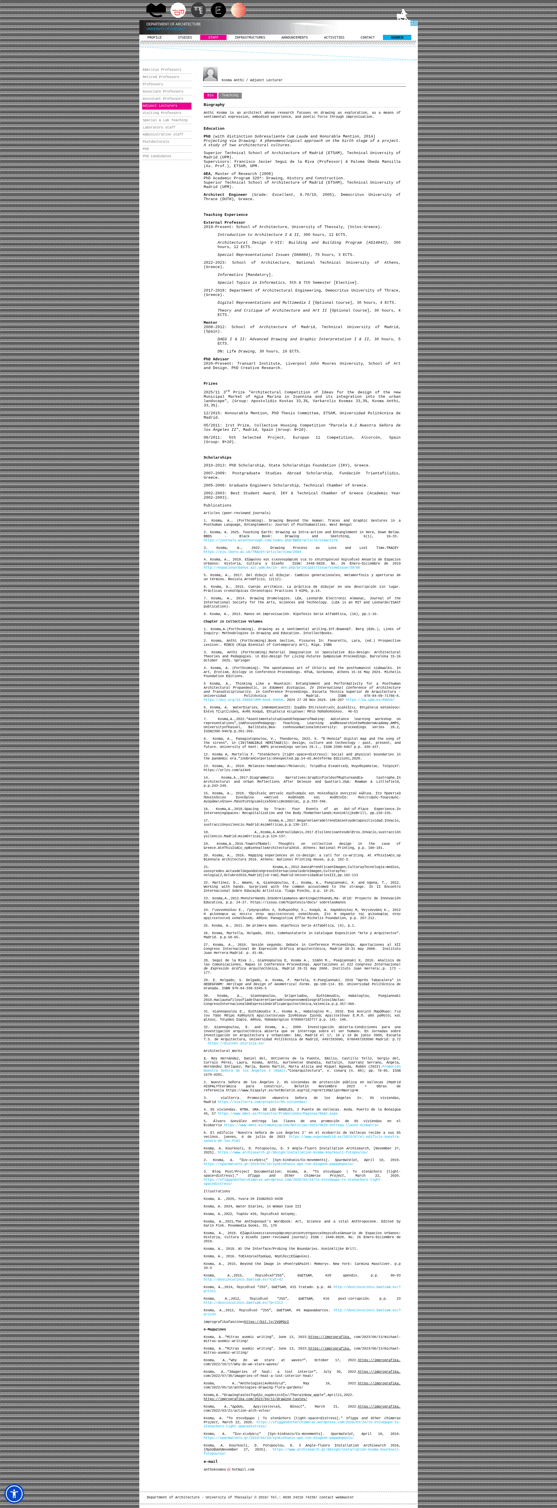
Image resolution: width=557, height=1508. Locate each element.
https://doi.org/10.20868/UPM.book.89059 (243, 700)
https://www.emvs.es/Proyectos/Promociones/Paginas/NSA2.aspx (278, 1114)
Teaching (230, 95)
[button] (14, 1493)
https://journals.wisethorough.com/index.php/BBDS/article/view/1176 (271, 540)
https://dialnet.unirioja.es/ (236, 1044)
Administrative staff (163, 135)
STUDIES (185, 38)
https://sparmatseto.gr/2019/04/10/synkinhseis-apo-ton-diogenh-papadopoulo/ (279, 1164)
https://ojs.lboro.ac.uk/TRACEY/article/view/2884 (252, 552)
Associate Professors (163, 92)
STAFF (213, 38)
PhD (146, 149)
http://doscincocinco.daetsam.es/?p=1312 (243, 1303)
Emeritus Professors (162, 70)
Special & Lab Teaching (165, 120)
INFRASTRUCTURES (250, 38)
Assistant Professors (163, 99)
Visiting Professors (162, 113)
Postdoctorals (156, 142)
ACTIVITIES (334, 38)
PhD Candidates (157, 156)
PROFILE (154, 38)
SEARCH (397, 38)
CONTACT (368, 38)
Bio (210, 95)
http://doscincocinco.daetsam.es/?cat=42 (243, 1280)
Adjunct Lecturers (160, 106)
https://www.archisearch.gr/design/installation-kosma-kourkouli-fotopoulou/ (293, 1153)
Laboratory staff (159, 128)
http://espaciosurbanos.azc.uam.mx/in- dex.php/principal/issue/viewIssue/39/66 (282, 568)
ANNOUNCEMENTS (294, 38)
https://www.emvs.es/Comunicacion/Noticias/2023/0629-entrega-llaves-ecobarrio (301, 1125)
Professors (153, 84)
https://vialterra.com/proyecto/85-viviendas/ (262, 1102)
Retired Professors (161, 77)
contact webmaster (336, 1498)
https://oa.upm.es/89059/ (370, 700)
